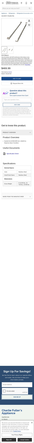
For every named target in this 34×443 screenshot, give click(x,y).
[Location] (21, 3)
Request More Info (18, 83)
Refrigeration (12, 13)
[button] (3, 3)
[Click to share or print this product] (29, 21)
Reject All (9, 439)
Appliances (4, 13)
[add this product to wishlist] (29, 25)
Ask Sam (17, 104)
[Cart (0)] (31, 3)
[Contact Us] (26, 3)
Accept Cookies (24, 439)
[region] (17, 431)
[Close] (32, 423)
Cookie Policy (17, 431)
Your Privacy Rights (17, 434)
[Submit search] (30, 8)
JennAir (10, 72)
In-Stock (4, 419)
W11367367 (9, 73)
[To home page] (12, 3)
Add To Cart (17, 78)
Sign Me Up (17, 397)
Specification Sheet (13, 153)
